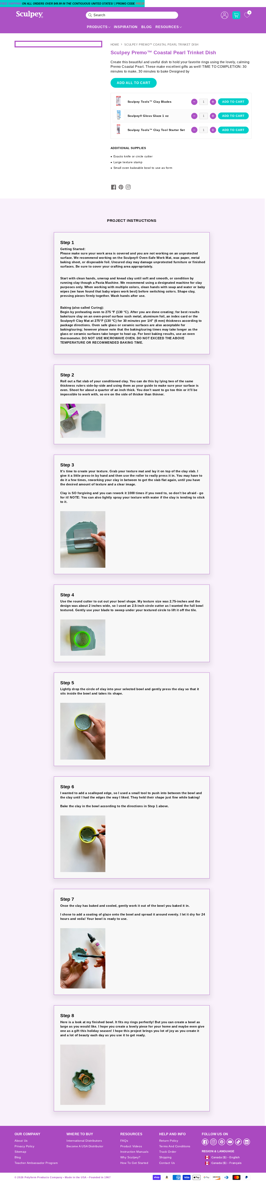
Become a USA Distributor (84, 1146)
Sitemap (20, 1151)
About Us (21, 1140)
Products (97, 27)
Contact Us (167, 1163)
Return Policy (168, 1140)
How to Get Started (134, 1163)
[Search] (90, 15)
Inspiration (126, 27)
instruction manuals (134, 1151)
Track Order (167, 1151)
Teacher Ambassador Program (36, 1163)
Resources (167, 27)
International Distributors (84, 1140)
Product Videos (131, 1146)
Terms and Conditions (174, 1146)
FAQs (124, 1140)
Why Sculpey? (130, 1157)
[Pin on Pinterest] (121, 187)
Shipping (165, 1157)
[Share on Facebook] (114, 187)
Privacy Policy (24, 1146)
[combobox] (132, 15)
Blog (146, 27)
